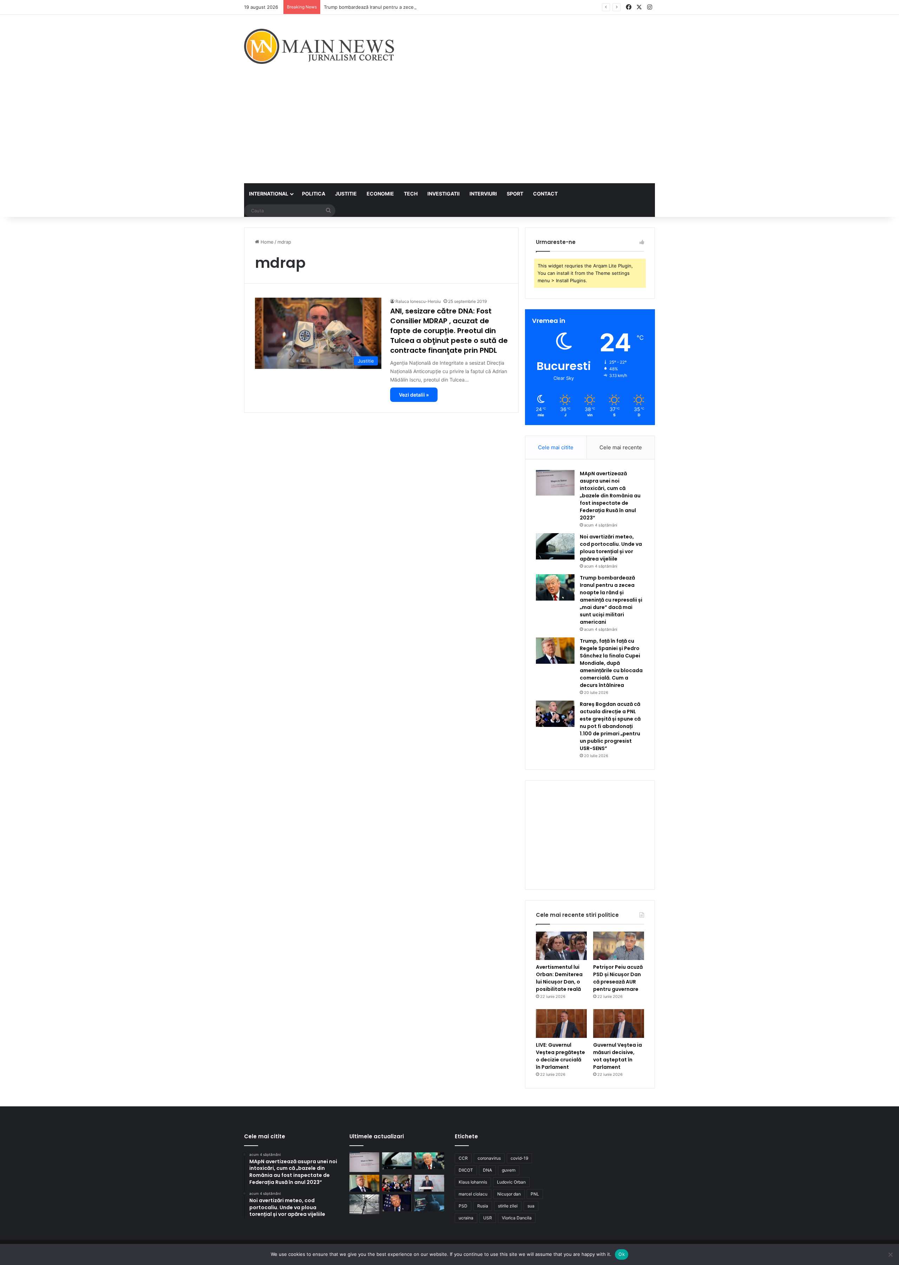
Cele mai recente (620, 447)
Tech (411, 194)
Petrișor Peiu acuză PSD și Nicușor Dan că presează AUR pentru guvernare (618, 978)
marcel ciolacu (473, 1194)
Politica (313, 194)
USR (487, 1217)
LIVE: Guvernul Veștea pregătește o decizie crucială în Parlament (560, 1056)
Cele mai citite (555, 447)
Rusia (482, 1205)
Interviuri (483, 194)
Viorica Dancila (517, 1217)
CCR (463, 1158)
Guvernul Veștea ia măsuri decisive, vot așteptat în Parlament (617, 1056)
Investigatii (443, 194)
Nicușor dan (509, 1194)
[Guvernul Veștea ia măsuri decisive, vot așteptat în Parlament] (618, 1023)
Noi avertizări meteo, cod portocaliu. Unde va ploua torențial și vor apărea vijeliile (611, 547)
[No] (890, 1254)
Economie (380, 194)
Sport (515, 194)
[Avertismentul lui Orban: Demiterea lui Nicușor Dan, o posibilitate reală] (561, 946)
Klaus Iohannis (473, 1182)
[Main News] (319, 46)
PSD (463, 1205)
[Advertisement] (449, 130)
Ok (621, 1254)
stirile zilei (508, 1205)
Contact (545, 194)
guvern (509, 1170)
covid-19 (519, 1158)
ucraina (466, 1217)
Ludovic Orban (511, 1182)
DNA (487, 1170)
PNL (535, 1194)
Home (266, 242)
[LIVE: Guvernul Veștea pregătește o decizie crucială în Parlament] (561, 1023)
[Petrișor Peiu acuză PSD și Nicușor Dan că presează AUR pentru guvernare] (618, 946)
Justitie (346, 194)
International (268, 194)
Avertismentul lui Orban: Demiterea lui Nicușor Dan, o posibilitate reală (559, 978)
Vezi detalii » (414, 395)
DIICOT (466, 1170)
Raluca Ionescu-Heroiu (418, 301)
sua (530, 1205)
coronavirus (489, 1158)
